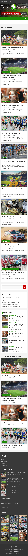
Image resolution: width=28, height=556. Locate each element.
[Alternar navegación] (3, 18)
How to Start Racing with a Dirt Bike (13, 47)
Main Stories (6, 44)
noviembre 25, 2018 (7, 49)
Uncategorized (14, 269)
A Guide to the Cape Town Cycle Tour (13, 161)
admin (13, 49)
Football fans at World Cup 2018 (12, 189)
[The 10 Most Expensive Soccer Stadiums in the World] (14, 66)
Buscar (24, 287)
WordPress (18, 553)
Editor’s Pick (4, 465)
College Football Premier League (12, 217)
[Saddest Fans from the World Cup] (14, 95)
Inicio (2, 459)
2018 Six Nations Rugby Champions (13, 272)
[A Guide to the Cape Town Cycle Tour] (14, 151)
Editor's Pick (6, 241)
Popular (5, 129)
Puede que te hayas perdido (11, 356)
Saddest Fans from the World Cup (12, 105)
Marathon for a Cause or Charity (12, 133)
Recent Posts (7, 312)
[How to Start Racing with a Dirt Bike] (14, 38)
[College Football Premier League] (14, 207)
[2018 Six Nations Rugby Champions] (14, 263)
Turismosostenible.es (17, 549)
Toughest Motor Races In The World (13, 245)
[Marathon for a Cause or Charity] (14, 123)
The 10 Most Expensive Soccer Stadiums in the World (16, 326)
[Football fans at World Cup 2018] (14, 179)
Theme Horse (16, 551)
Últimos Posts (7, 469)
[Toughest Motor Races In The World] (14, 235)
